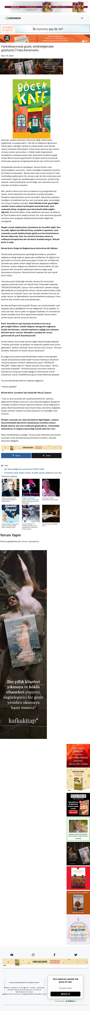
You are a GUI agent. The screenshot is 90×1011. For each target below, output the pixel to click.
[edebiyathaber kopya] (45, 42)
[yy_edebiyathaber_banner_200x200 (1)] (78, 791)
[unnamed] (78, 767)
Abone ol (65, 994)
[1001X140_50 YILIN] (46, 12)
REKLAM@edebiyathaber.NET (24, 982)
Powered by (59, 1001)
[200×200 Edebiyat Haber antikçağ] (78, 865)
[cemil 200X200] (78, 840)
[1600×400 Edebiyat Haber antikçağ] (31, 74)
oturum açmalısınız (30, 541)
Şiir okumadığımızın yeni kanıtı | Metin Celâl (24, 469)
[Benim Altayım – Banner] (78, 914)
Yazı (6, 465)
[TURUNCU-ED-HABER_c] (45, 32)
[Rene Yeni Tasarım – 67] (78, 944)
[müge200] (78, 816)
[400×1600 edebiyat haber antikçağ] (23, 738)
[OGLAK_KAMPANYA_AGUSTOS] (78, 889)
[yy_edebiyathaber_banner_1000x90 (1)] (31, 450)
